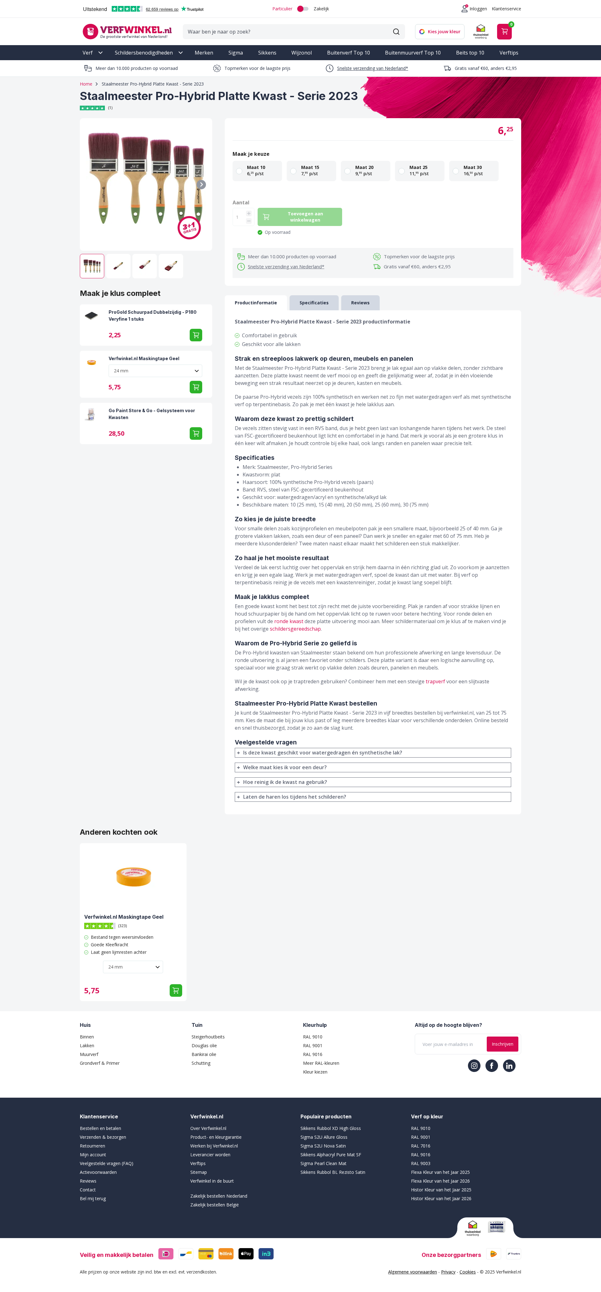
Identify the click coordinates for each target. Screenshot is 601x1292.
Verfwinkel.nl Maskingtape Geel (144, 358)
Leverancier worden (210, 1155)
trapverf (435, 681)
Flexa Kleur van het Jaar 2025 (440, 1172)
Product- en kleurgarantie (216, 1137)
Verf (88, 52)
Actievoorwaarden (98, 1172)
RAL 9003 (420, 1163)
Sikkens (267, 52)
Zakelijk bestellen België (214, 1205)
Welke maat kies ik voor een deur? (285, 767)
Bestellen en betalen (100, 1128)
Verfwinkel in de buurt (212, 1181)
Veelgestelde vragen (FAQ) (106, 1163)
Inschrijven (502, 1044)
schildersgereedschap (295, 628)
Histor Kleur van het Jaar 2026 (441, 1198)
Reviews (88, 1181)
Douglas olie (204, 1045)
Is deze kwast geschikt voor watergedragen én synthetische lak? (322, 752)
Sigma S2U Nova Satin (323, 1146)
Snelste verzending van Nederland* (372, 68)
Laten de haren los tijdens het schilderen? (294, 796)
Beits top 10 (470, 52)
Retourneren (92, 1146)
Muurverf (89, 1054)
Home (86, 84)
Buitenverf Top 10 (348, 52)
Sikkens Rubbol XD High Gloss (330, 1128)
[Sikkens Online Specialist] (497, 1227)
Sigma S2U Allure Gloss (323, 1137)
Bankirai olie (204, 1054)
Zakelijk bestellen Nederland (218, 1196)
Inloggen (478, 9)
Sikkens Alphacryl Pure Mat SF (330, 1155)
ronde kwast (288, 621)
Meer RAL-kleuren (321, 1063)
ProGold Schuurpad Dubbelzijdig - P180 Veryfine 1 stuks (153, 315)
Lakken (87, 1045)
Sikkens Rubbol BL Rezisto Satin (332, 1172)
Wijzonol (301, 52)
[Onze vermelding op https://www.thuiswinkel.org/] (474, 1228)
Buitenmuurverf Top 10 (413, 52)
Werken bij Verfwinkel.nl (214, 1146)
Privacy (448, 1272)
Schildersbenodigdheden (144, 52)
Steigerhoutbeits (208, 1037)
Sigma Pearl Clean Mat (323, 1163)
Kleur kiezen (315, 1072)
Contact (88, 1190)
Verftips (509, 52)
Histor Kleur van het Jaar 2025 (441, 1190)
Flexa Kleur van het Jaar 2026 (440, 1181)
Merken (204, 52)
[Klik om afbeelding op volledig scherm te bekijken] (146, 184)
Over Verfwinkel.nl (208, 1128)
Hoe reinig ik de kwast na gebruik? (285, 782)
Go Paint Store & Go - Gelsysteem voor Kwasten (152, 414)
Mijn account (93, 1155)
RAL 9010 (312, 1037)
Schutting (201, 1063)
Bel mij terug (93, 1198)
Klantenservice (506, 9)
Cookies (468, 1272)
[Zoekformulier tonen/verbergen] (396, 31)
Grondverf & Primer (100, 1063)
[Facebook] (491, 1065)
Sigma (236, 52)
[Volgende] (201, 184)
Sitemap (198, 1172)
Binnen (87, 1037)
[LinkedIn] (509, 1065)
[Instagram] (474, 1065)
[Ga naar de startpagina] (127, 31)
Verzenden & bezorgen (103, 1137)
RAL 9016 (312, 1054)
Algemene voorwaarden (412, 1272)
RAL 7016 (420, 1146)
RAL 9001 (312, 1045)
